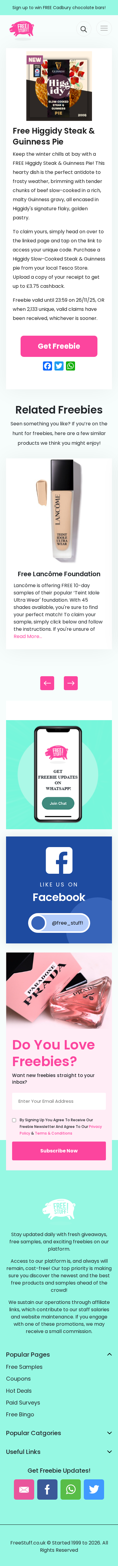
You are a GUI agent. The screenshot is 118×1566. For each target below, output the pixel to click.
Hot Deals (19, 1390)
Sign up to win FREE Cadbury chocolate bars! (59, 8)
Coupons (18, 1378)
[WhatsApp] (59, 827)
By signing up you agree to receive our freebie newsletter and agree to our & (61, 1126)
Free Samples (24, 1366)
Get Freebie (59, 346)
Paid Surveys (23, 1402)
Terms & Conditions (53, 1133)
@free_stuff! (67, 922)
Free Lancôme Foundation (59, 574)
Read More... (28, 636)
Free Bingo (20, 1414)
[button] (71, 683)
